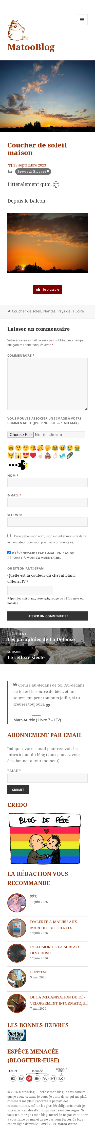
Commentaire (20, 355)
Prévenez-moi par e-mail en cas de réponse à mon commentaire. (40, 555)
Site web (15, 515)
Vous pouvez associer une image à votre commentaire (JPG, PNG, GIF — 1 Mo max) (44, 420)
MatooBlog (31, 47)
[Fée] (16, 902)
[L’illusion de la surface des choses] (16, 953)
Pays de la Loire (71, 311)
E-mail (14, 495)
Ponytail (39, 971)
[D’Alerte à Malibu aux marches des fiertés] (16, 928)
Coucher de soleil (26, 311)
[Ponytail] (16, 978)
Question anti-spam (25, 568)
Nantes (49, 311)
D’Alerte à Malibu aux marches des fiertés (53, 924)
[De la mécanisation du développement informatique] (16, 1003)
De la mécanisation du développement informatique (59, 1000)
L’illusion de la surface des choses (55, 949)
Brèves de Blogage (31, 171)
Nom (12, 475)
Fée (33, 896)
